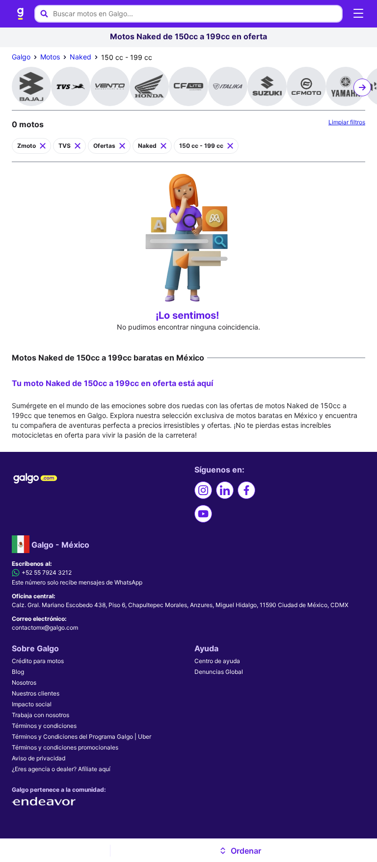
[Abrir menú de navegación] (358, 14)
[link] (20, 14)
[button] (239, 851)
